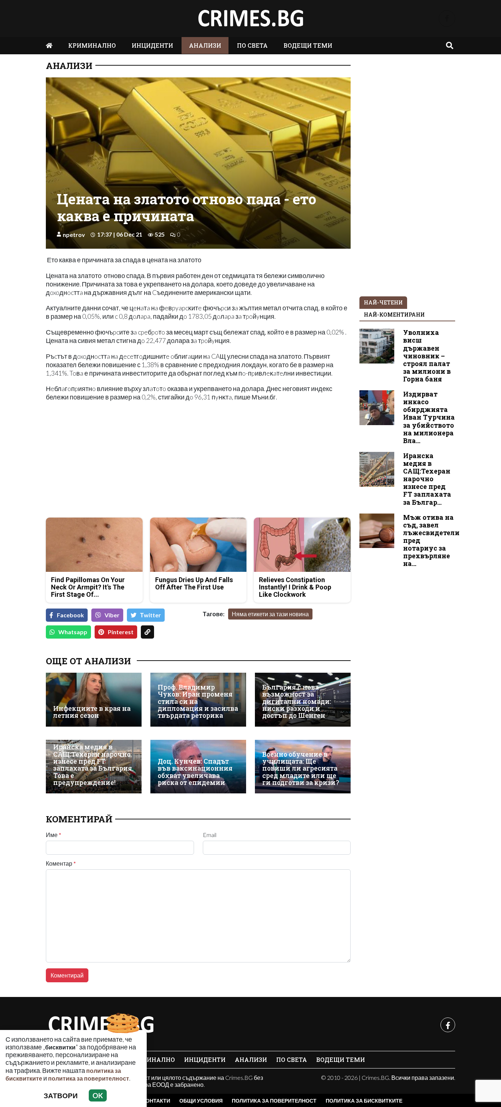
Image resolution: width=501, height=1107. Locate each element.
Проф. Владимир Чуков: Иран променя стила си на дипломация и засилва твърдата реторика (198, 701)
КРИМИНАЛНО (92, 45)
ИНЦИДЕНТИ (152, 45)
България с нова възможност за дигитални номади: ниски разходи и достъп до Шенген (296, 701)
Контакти (156, 1100)
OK (97, 1095)
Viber (112, 614)
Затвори (61, 1095)
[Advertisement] (120, 460)
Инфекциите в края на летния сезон (92, 712)
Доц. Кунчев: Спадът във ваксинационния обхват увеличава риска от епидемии (195, 772)
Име (53, 835)
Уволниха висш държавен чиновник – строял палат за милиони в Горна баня (427, 355)
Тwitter (150, 614)
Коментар (61, 863)
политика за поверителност (88, 1078)
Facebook (70, 614)
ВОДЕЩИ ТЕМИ (308, 45)
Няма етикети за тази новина (270, 613)
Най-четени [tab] (383, 302)
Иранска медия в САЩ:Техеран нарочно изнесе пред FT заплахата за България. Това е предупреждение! (93, 765)
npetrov (74, 234)
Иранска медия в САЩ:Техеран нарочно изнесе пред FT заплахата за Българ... (427, 479)
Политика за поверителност (274, 1100)
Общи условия (201, 1100)
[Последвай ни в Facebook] (447, 18)
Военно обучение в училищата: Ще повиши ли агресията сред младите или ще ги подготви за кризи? (300, 768)
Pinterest (121, 631)
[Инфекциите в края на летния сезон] (94, 700)
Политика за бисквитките (364, 1100)
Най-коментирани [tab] (394, 314)
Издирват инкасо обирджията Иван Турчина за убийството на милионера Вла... (429, 417)
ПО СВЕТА (252, 45)
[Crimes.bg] (101, 1025)
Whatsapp (72, 631)
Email (209, 835)
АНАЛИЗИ (205, 45)
